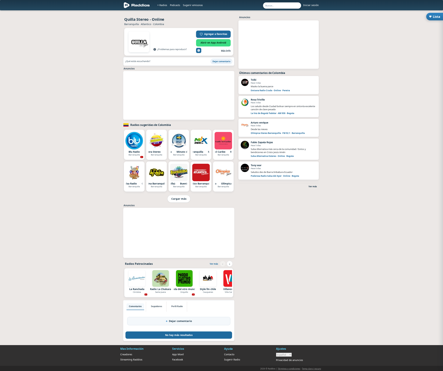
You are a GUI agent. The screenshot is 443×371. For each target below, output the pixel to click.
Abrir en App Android (213, 42)
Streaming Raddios (131, 359)
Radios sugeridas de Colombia (150, 125)
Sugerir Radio (232, 359)
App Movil (178, 354)
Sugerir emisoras (193, 5)
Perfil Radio (177, 306)
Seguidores (156, 306)
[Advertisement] (178, 95)
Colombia (158, 24)
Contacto (229, 354)
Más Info (226, 50)
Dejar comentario (221, 61)
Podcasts (175, 5)
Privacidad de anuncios (289, 360)
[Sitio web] (198, 50)
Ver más (214, 263)
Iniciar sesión (311, 5)
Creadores (126, 354)
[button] (213, 34)
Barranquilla (131, 24)
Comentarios (135, 306)
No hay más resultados (179, 335)
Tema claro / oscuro (311, 368)
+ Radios (162, 5)
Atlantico (146, 24)
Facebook (177, 359)
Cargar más (178, 198)
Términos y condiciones (289, 368)
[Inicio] (136, 5)
